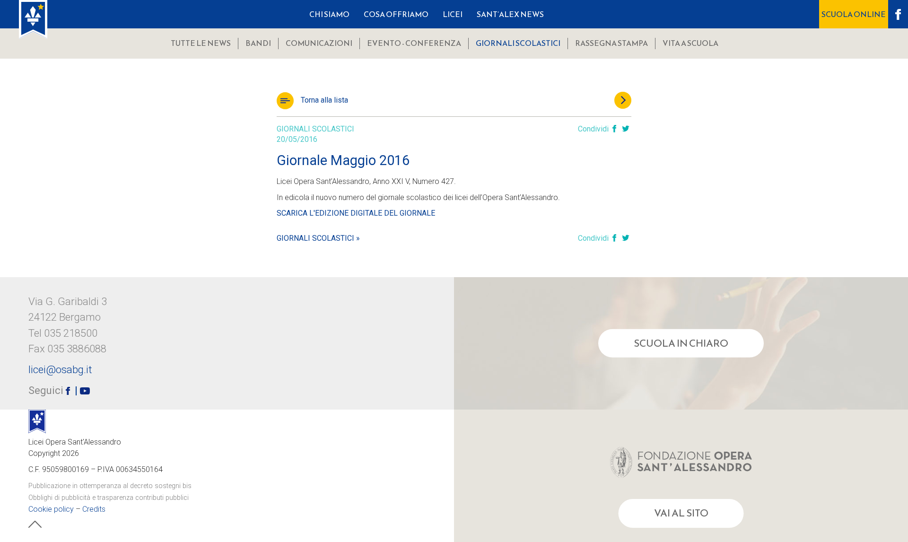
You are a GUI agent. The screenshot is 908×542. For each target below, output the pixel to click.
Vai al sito (681, 513)
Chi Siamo (329, 14)
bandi (258, 43)
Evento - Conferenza (414, 43)
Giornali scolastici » (318, 238)
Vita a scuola (690, 43)
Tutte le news (201, 43)
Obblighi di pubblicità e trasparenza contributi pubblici (108, 498)
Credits (93, 509)
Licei (453, 14)
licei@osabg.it (60, 369)
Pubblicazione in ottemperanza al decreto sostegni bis (110, 486)
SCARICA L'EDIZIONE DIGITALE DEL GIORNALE (356, 213)
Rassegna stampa (611, 43)
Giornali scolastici (518, 43)
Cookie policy (51, 509)
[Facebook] (614, 129)
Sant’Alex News (510, 14)
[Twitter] (625, 129)
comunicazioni (319, 43)
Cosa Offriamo (396, 14)
